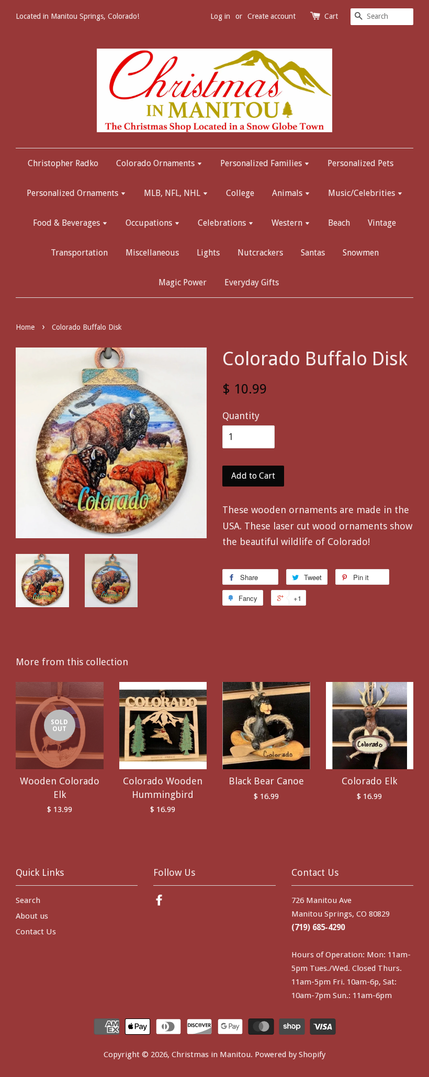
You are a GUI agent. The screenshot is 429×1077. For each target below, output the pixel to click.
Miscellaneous (152, 253)
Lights (208, 253)
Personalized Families (262, 163)
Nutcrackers (260, 253)
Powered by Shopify (290, 1054)
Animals (288, 193)
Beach (339, 223)
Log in (220, 16)
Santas (313, 253)
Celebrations (223, 223)
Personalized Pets (360, 163)
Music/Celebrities (362, 193)
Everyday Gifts (251, 282)
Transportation (79, 253)
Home (25, 327)
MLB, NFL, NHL (173, 193)
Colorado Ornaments (156, 163)
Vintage (382, 223)
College (240, 193)
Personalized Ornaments (73, 193)
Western (288, 223)
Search (28, 900)
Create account (271, 16)
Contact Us (36, 931)
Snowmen (361, 253)
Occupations (150, 223)
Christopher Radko (63, 163)
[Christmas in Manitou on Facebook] (159, 902)
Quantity (240, 415)
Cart (331, 16)
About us (32, 916)
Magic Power (183, 282)
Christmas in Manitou (211, 1054)
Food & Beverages (67, 223)
